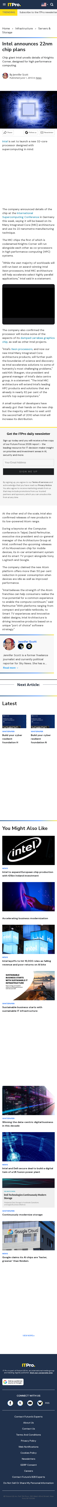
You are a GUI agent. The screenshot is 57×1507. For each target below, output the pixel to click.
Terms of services (40, 482)
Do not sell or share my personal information (28, 1483)
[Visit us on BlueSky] (39, 1403)
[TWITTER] (21, 646)
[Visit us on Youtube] (30, 1403)
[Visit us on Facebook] (10, 1403)
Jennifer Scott (20, 74)
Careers (28, 1470)
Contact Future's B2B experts (28, 1477)
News (38, 77)
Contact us (28, 1428)
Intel (5, 141)
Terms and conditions (28, 1434)
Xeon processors (22, 349)
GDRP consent (28, 1464)
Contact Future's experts (28, 1416)
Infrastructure (24, 28)
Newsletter (48, 132)
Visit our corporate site (41, 1372)
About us (28, 1422)
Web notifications (28, 1446)
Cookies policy (29, 1452)
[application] (28, 302)
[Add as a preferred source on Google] (13, 1382)
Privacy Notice (45, 485)
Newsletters (28, 1458)
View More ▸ (29, 1336)
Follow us (32, 132)
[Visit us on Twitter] (20, 1403)
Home (6, 28)
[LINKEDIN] (30, 646)
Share (9, 132)
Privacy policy (28, 1440)
